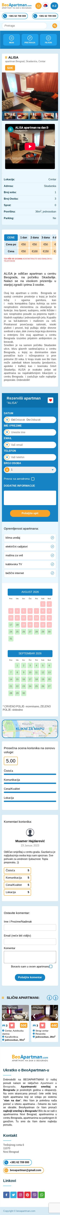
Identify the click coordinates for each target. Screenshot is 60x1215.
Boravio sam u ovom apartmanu (30, 966)
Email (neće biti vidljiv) (17, 935)
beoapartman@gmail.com (25, 1170)
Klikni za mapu (30, 729)
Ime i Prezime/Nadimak (18, 921)
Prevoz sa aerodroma (17, 478)
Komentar (9, 948)
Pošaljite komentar (30, 977)
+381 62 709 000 (19, 1162)
